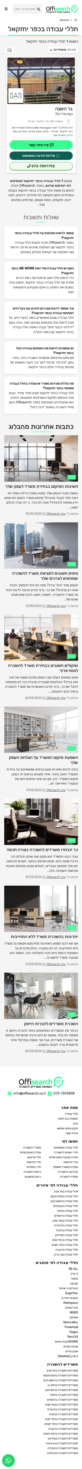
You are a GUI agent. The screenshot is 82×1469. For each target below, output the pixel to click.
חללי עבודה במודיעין (66, 1235)
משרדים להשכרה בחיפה (64, 1395)
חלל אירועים (34, 1157)
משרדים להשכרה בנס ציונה (62, 1443)
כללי (71, 477)
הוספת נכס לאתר (68, 1118)
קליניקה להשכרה (68, 1172)
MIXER (74, 1312)
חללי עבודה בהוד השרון (65, 1245)
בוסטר (74, 1278)
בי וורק (74, 1274)
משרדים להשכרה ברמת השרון (60, 1433)
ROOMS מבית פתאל (66, 1341)
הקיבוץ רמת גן (70, 1298)
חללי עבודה (71, 1114)
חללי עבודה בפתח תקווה (64, 1196)
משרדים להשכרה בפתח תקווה (60, 1375)
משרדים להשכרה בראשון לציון (61, 1380)
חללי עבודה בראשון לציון (64, 1201)
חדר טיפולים (34, 1167)
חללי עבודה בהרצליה (66, 1225)
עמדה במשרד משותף (65, 1167)
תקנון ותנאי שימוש (67, 1128)
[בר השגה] (41, 81)
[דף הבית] (75, 20)
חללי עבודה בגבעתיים (65, 1206)
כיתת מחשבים (33, 1176)
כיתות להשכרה (32, 1172)
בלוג (75, 1123)
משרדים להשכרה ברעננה (63, 1429)
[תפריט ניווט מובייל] (6, 9)
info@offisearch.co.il (29, 1093)
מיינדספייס (71, 1308)
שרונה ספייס (70, 1346)
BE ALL (73, 1269)
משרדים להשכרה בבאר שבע (61, 1404)
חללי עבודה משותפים (66, 1147)
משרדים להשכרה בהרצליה (62, 1409)
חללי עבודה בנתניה (67, 1230)
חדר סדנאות (33, 1162)
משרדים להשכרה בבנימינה (62, 1453)
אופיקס (74, 1317)
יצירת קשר (72, 1133)
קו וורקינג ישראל (68, 1288)
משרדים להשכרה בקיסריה (63, 1448)
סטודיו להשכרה (69, 1176)
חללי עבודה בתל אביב (66, 1191)
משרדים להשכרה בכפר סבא (61, 1419)
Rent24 (72, 1337)
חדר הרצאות (70, 1162)
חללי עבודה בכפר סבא (65, 1240)
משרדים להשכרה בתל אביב (62, 1370)
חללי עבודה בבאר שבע (65, 1220)
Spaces (64, 20)
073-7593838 (64, 1093)
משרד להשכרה (32, 1147)
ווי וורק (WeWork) (68, 1356)
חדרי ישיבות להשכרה (66, 1152)
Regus (74, 1332)
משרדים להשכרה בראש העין (61, 1390)
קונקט (74, 1283)
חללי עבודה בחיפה (67, 1211)
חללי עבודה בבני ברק (66, 1254)
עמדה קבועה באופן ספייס (63, 1157)
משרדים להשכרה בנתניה (63, 1414)
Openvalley (70, 1322)
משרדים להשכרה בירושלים (62, 1399)
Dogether (71, 1293)
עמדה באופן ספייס (30, 1152)
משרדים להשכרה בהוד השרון (61, 1424)
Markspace (70, 1303)
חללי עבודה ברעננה (67, 1249)
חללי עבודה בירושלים (66, 1216)
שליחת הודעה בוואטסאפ (38, 156)
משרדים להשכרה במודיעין (63, 1438)
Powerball (71, 1327)
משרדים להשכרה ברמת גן (63, 1385)
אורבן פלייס (71, 1351)
